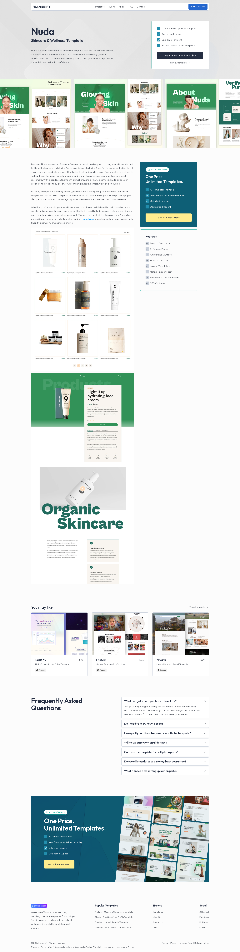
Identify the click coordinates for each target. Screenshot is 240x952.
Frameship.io (87, 218)
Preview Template (178, 62)
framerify (41, 7)
